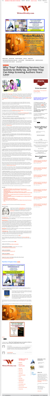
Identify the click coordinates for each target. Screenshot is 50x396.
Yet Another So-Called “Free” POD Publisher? (11, 199)
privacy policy (39, 390)
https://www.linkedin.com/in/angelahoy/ (8, 254)
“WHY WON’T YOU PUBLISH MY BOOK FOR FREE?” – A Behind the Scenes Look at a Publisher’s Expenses (17, 190)
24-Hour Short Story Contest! (9, 61)
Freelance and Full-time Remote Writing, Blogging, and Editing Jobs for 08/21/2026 (40, 161)
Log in (31, 395)
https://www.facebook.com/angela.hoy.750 (8, 251)
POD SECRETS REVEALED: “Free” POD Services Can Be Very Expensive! (15, 188)
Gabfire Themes (45, 395)
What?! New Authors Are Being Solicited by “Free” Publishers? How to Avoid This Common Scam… (18, 200)
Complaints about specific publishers (9, 198)
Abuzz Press (10, 93)
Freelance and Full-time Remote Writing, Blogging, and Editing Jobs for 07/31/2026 (40, 183)
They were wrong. (9, 125)
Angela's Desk (5, 65)
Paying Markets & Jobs (29, 60)
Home (3, 0)
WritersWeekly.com (23, 207)
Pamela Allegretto (10, 352)
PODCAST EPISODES (18, 58)
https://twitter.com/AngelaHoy (14, 244)
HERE (19, 235)
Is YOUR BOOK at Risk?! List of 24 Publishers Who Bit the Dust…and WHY (15, 191)
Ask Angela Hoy (23, 204)
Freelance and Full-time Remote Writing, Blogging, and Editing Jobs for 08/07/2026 (40, 175)
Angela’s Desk (5, 58)
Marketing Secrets (39, 60)
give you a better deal (25, 237)
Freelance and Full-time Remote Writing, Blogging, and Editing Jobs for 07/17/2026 (40, 197)
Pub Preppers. (40, 381)
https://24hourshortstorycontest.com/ (7, 258)
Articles (25, 58)
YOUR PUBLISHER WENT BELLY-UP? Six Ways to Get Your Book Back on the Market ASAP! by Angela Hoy (18, 193)
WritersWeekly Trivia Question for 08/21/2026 (40, 91)
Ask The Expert (21, 60)
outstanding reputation (18, 97)
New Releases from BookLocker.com (10, 60)
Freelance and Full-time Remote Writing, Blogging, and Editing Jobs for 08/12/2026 (40, 168)
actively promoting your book (11, 165)
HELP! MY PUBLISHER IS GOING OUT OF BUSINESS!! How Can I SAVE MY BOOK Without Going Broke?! (18, 197)
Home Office (30, 58)
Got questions (4, 204)
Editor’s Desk (11, 58)
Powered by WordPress (36, 395)
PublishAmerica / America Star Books (18, 110)
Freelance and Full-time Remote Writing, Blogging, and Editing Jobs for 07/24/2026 (40, 190)
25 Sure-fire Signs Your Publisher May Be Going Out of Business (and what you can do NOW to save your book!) (17, 195)
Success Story (19, 61)
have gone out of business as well (23, 112)
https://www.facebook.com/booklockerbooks (9, 247)
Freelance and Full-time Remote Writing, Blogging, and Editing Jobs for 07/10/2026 (40, 204)
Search (46, 2)
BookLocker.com (15, 96)
